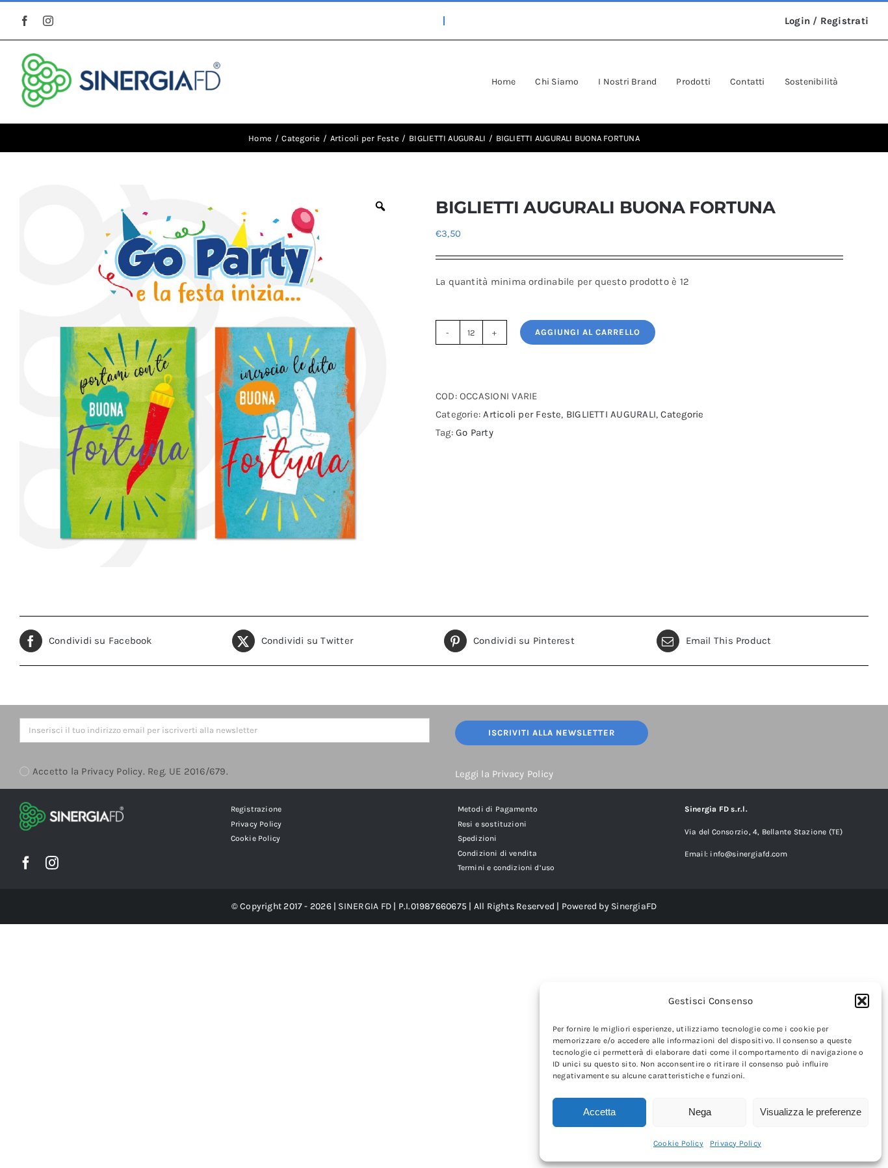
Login (797, 21)
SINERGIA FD (364, 906)
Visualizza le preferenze (810, 1111)
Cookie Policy (678, 1143)
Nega (699, 1111)
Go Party (474, 432)
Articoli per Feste (522, 414)
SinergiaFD (634, 906)
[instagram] (48, 21)
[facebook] (25, 21)
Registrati (844, 21)
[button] (861, 1000)
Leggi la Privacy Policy (504, 774)
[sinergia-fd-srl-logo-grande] (121, 58)
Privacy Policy (735, 1143)
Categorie (681, 414)
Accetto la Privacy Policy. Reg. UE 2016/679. (130, 771)
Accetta (599, 1111)
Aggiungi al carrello (587, 332)
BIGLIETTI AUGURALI (611, 414)
